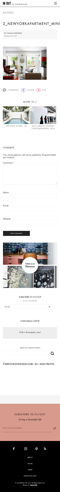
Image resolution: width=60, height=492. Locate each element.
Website (7, 219)
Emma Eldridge (14, 33)
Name (6, 192)
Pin (44, 90)
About (30, 457)
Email (5, 205)
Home (30, 463)
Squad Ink (33, 485)
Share (30, 90)
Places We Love (30, 476)
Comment (13, 90)
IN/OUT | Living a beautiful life (15, 3)
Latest (30, 470)
